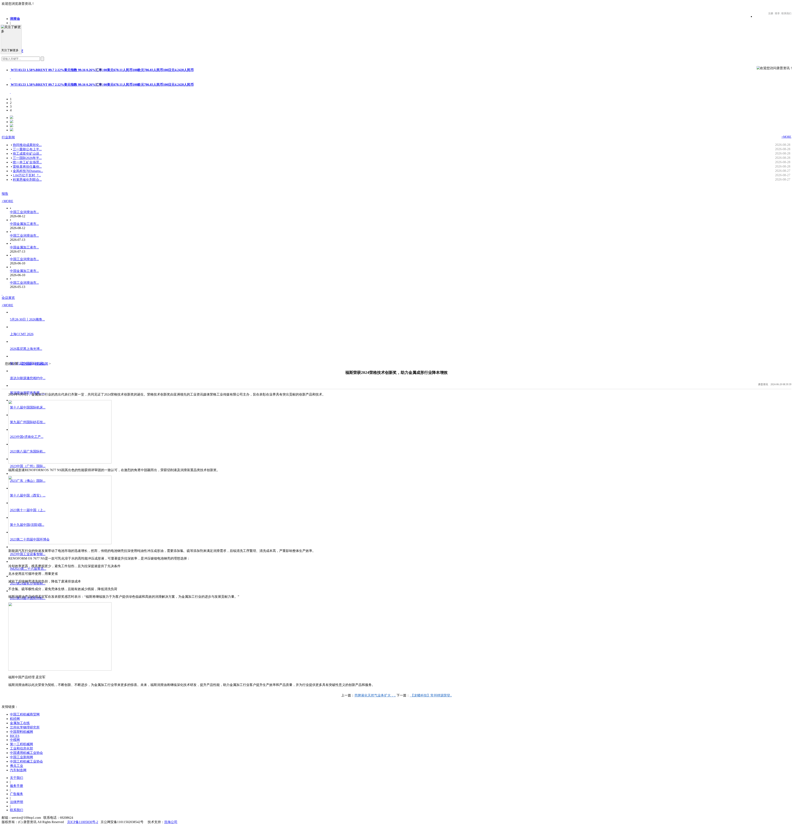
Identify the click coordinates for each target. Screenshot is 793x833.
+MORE (786, 136)
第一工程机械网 (21, 744)
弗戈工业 (16, 766)
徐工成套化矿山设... (27, 153)
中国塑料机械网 (21, 731)
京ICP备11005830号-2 (82, 822)
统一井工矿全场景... (27, 162)
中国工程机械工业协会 (26, 761)
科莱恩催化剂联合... (27, 179)
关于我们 (16, 778)
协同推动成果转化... (27, 145)
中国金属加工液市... (24, 224)
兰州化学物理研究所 (25, 727)
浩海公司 (170, 822)
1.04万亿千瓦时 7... (27, 175)
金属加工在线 (20, 723)
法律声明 (16, 802)
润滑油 (15, 18)
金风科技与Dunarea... (28, 171)
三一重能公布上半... (27, 149)
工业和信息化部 (21, 748)
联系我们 (16, 810)
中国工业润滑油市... (24, 212)
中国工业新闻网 (21, 757)
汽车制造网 (18, 770)
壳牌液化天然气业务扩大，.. (375, 695)
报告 (5, 193)
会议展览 (8, 297)
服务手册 (16, 786)
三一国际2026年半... (27, 158)
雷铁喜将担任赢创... (27, 166)
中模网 (15, 740)
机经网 (15, 718)
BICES (14, 736)
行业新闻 (8, 137)
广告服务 (16, 794)
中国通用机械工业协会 (26, 753)
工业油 (26, 363)
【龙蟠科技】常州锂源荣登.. (431, 695)
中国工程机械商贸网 (25, 714)
